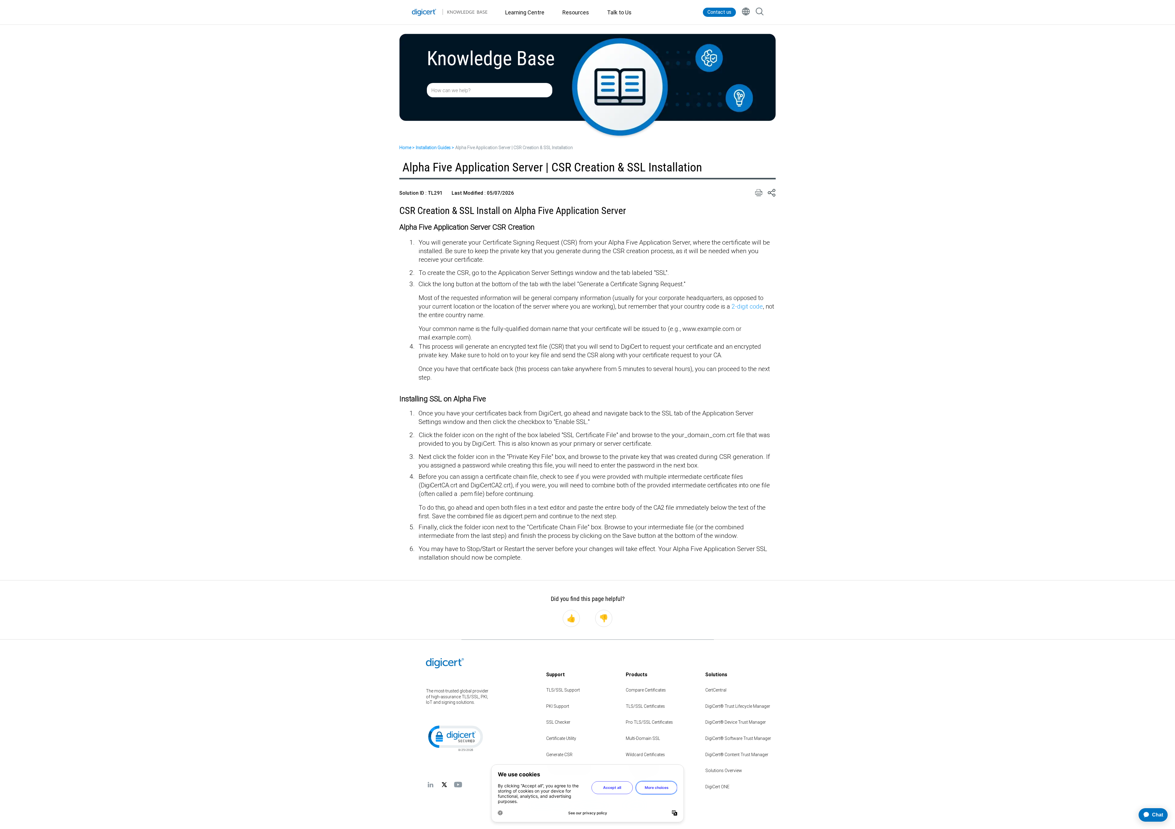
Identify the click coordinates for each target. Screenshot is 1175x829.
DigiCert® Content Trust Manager (736, 754)
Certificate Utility (561, 738)
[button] (455, 737)
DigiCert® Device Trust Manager (735, 722)
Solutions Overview (723, 770)
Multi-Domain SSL (643, 738)
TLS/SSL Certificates (645, 706)
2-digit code (747, 306)
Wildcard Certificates (645, 754)
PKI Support (557, 706)
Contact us (719, 12)
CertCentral (715, 690)
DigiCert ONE (717, 787)
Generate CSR (559, 754)
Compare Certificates (646, 690)
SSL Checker (558, 722)
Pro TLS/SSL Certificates (649, 722)
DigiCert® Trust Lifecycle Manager (737, 706)
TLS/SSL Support (563, 690)
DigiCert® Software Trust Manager (738, 738)
